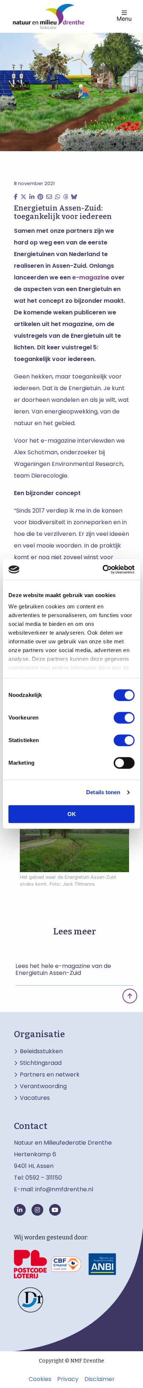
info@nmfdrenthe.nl (64, 1189)
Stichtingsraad (41, 1063)
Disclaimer (99, 1379)
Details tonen (103, 792)
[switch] (124, 718)
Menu (124, 18)
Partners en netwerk (50, 1075)
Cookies (40, 1379)
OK (71, 814)
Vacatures (35, 1098)
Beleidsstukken (41, 1051)
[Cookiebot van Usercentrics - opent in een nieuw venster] (103, 569)
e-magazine (90, 277)
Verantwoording (43, 1086)
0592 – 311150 (43, 1177)
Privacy (67, 1379)
